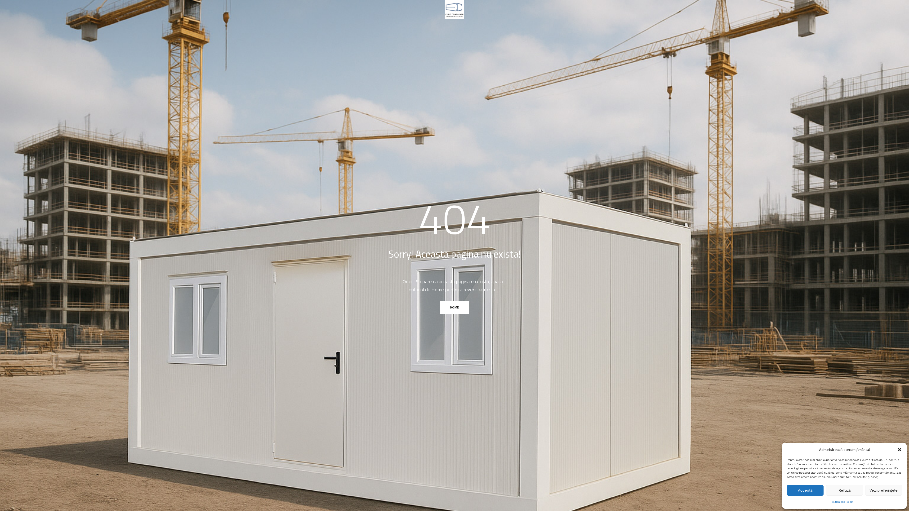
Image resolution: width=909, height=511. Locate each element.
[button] (899, 449)
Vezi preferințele (883, 490)
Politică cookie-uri (842, 501)
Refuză (844, 490)
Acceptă (805, 490)
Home (454, 307)
